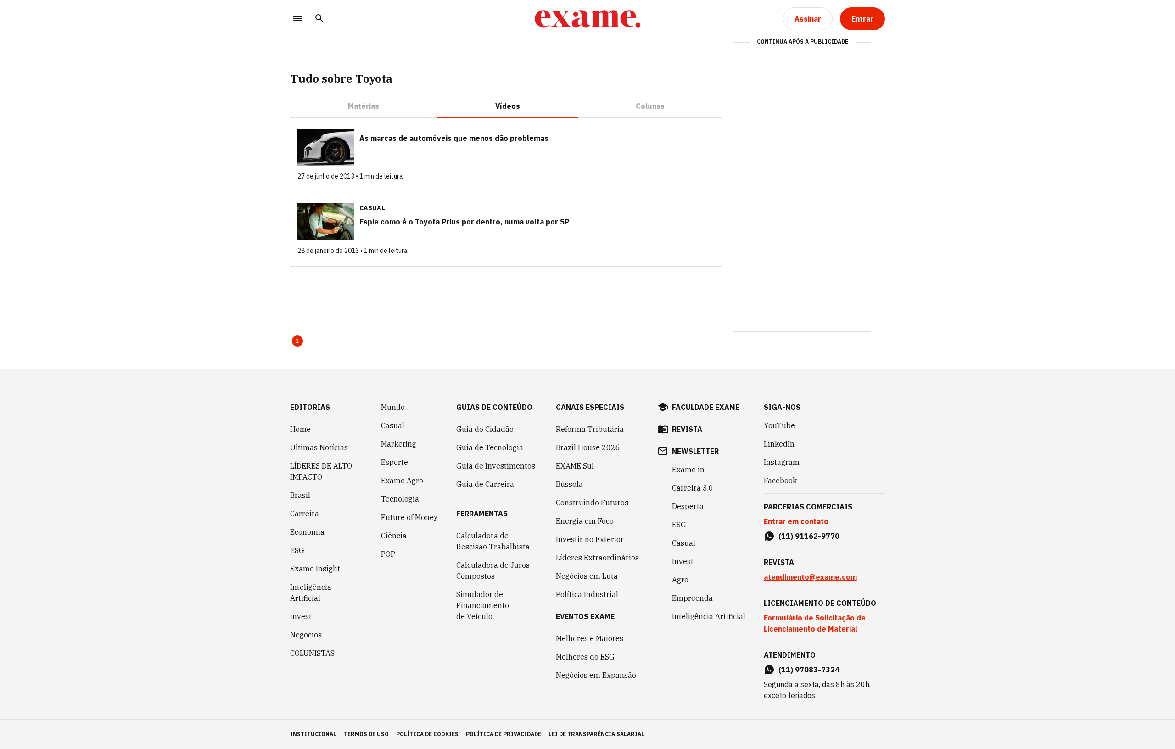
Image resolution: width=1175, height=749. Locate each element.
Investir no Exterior (590, 539)
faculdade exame (705, 407)
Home (300, 429)
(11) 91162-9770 (808, 536)
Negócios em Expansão (596, 675)
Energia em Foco (585, 520)
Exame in (688, 469)
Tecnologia (400, 498)
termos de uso (366, 734)
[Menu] (297, 19)
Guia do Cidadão (485, 429)
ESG (297, 550)
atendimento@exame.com (810, 576)
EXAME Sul (575, 465)
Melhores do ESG (585, 656)
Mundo (393, 407)
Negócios (306, 634)
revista (687, 429)
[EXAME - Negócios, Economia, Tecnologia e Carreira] (587, 18)
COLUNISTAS (312, 653)
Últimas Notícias (319, 447)
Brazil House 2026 (588, 447)
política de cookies (427, 734)
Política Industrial (587, 594)
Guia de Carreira (485, 484)
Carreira (304, 513)
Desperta (688, 506)
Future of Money (409, 517)
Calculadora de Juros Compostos (493, 570)
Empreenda (692, 598)
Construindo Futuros (592, 502)
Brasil (300, 495)
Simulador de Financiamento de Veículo (482, 605)
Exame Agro (402, 480)
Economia (307, 532)
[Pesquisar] (319, 19)
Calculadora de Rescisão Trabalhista (493, 541)
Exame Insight (315, 568)
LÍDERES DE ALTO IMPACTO (321, 471)
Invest (301, 616)
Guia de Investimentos (495, 465)
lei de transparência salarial (596, 734)
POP (388, 554)
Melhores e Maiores (589, 638)
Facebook (780, 480)
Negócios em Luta (587, 576)
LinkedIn (779, 443)
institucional (313, 734)
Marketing (398, 443)
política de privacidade (503, 734)
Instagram (782, 462)
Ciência (394, 535)
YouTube (779, 425)
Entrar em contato (796, 521)
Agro (680, 579)
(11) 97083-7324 (808, 669)
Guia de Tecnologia (489, 447)
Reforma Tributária (590, 429)
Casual (392, 425)
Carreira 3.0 (692, 487)
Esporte (394, 462)
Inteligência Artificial (310, 592)
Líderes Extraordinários (597, 557)
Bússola (569, 484)
